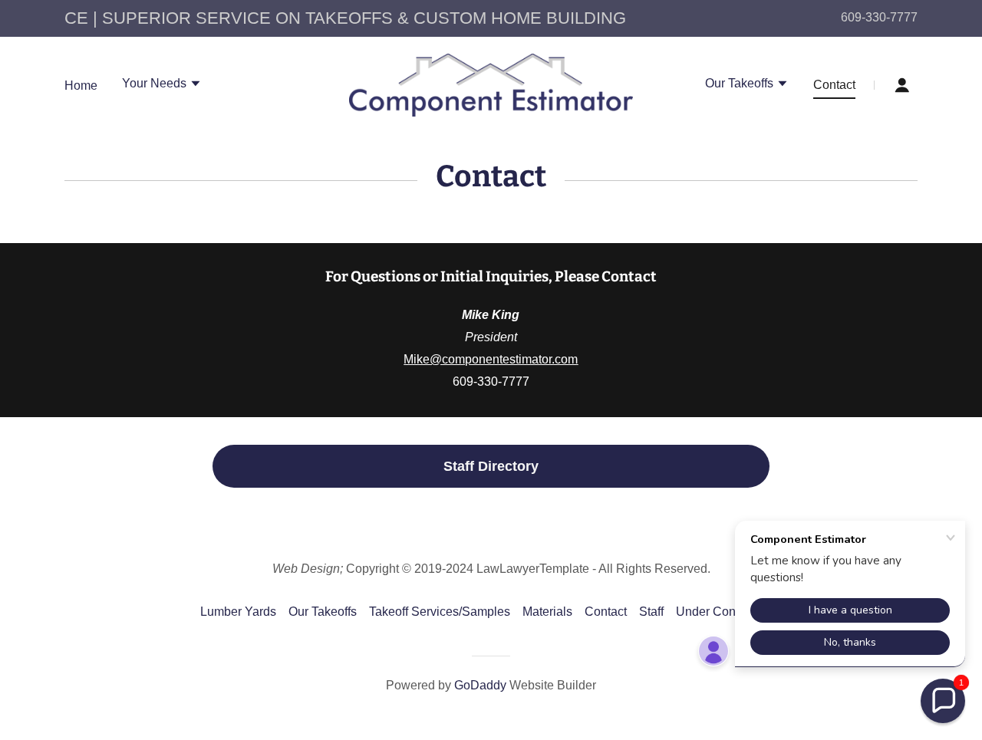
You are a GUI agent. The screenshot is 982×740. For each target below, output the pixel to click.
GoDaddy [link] (480, 685)
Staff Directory (491, 466)
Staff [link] (651, 611)
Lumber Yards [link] (238, 611)
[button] (162, 85)
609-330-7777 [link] (879, 17)
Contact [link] (834, 84)
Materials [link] (547, 611)
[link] (491, 83)
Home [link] (80, 85)
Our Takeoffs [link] (322, 611)
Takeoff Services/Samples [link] (439, 611)
